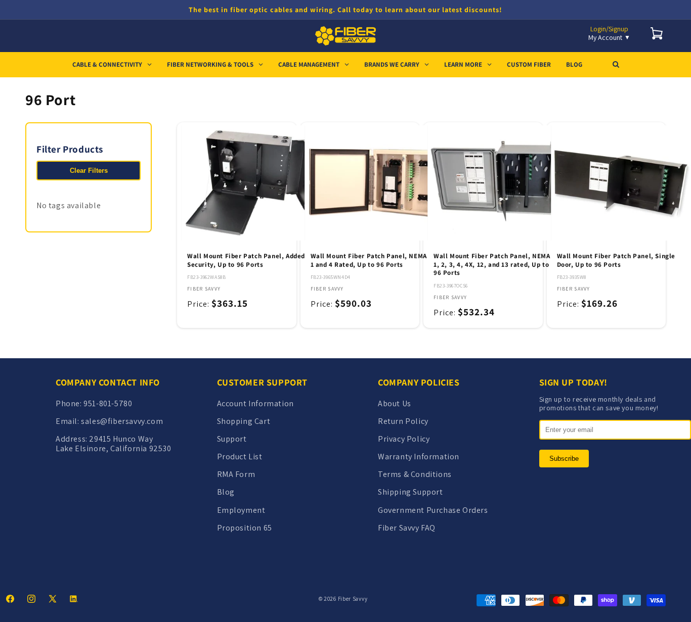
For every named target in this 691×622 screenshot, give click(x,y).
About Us (394, 403)
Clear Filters (89, 170)
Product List (240, 456)
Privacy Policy (403, 439)
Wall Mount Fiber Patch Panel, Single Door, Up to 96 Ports (616, 260)
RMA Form (236, 474)
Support (232, 439)
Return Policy (403, 421)
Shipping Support (410, 492)
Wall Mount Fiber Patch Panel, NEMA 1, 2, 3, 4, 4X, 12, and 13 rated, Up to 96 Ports (492, 264)
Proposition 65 (244, 527)
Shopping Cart (244, 421)
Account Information (255, 403)
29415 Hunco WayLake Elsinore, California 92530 (113, 444)
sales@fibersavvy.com (122, 421)
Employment (241, 510)
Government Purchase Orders (433, 510)
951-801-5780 (107, 403)
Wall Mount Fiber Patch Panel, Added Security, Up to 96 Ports (246, 260)
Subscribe (564, 458)
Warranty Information (418, 456)
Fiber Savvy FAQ (407, 527)
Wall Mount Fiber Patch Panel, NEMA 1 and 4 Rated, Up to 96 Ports (369, 260)
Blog (226, 492)
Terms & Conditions (415, 474)
